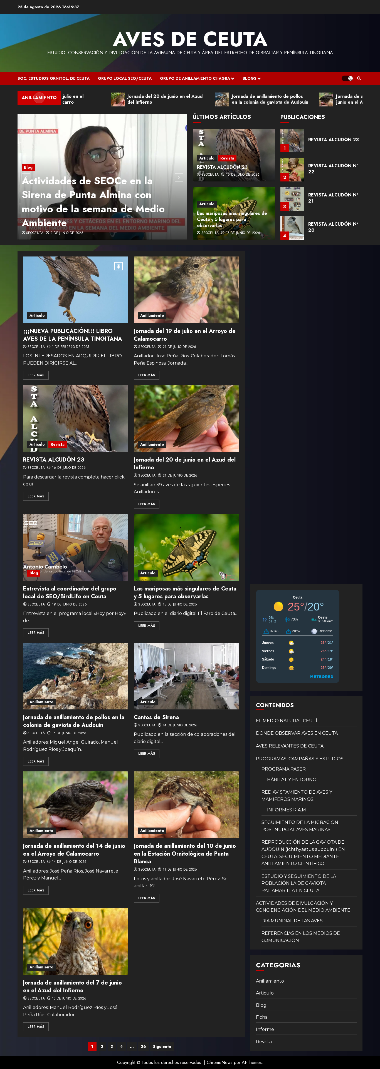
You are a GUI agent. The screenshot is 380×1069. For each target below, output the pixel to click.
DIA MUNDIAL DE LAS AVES (292, 920)
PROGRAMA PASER (283, 769)
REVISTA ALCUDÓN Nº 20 (333, 198)
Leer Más (36, 375)
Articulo (206, 158)
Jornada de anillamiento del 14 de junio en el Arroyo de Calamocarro (74, 850)
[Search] (359, 78)
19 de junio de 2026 (69, 604)
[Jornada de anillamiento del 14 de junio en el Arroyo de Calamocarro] (75, 804)
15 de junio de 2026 (243, 233)
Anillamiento (152, 315)
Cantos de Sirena (156, 717)
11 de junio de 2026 (180, 870)
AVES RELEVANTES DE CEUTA (290, 746)
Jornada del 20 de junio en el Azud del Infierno (185, 464)
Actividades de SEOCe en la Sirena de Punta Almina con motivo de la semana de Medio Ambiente (93, 201)
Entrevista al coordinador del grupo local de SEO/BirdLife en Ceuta (69, 592)
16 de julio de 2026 (243, 175)
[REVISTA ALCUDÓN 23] (75, 418)
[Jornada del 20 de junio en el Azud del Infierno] (186, 418)
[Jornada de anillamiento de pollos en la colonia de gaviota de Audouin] (75, 676)
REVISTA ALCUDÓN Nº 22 (333, 139)
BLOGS (249, 78)
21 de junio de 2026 (180, 476)
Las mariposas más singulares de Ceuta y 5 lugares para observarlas (232, 219)
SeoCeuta (34, 233)
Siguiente (162, 1046)
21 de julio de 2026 (179, 347)
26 (143, 1046)
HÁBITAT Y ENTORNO (292, 779)
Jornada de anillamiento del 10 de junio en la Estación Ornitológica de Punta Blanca (185, 854)
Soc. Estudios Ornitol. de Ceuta (54, 78)
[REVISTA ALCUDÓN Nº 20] (292, 199)
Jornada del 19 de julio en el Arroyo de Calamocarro (185, 335)
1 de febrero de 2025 (70, 347)
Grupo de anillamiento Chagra (195, 78)
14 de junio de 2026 (180, 725)
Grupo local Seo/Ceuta (125, 78)
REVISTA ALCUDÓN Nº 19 (333, 227)
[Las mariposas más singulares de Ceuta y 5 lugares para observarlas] (186, 547)
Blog (28, 167)
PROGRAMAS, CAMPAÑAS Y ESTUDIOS (300, 758)
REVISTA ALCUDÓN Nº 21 (333, 169)
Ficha (262, 1017)
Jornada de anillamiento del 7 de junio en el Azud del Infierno (72, 987)
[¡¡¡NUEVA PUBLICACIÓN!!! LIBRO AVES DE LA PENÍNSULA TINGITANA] (75, 289)
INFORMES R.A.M (286, 810)
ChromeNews (220, 1062)
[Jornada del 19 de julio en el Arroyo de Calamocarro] (186, 289)
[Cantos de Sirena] (186, 676)
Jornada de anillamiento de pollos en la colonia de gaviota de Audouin (73, 721)
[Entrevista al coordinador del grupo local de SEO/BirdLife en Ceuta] (75, 547)
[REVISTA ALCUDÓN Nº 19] (292, 228)
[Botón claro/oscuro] (347, 78)
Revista (227, 158)
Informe (265, 1029)
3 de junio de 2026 (67, 233)
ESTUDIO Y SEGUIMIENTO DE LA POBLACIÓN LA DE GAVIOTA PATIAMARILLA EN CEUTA (298, 883)
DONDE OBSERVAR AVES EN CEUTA (297, 733)
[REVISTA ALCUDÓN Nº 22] (292, 140)
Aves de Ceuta (190, 39)
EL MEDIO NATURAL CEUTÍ (286, 720)
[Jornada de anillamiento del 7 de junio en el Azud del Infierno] (75, 941)
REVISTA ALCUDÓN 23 (222, 167)
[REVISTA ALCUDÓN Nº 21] (292, 169)
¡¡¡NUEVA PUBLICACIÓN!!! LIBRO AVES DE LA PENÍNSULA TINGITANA (72, 335)
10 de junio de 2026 (69, 998)
